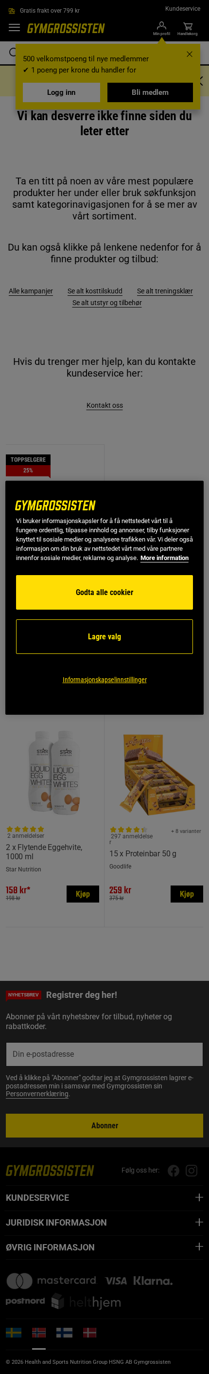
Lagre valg (104, 636)
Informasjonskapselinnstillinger (105, 680)
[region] (104, 598)
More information (164, 557)
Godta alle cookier (104, 592)
